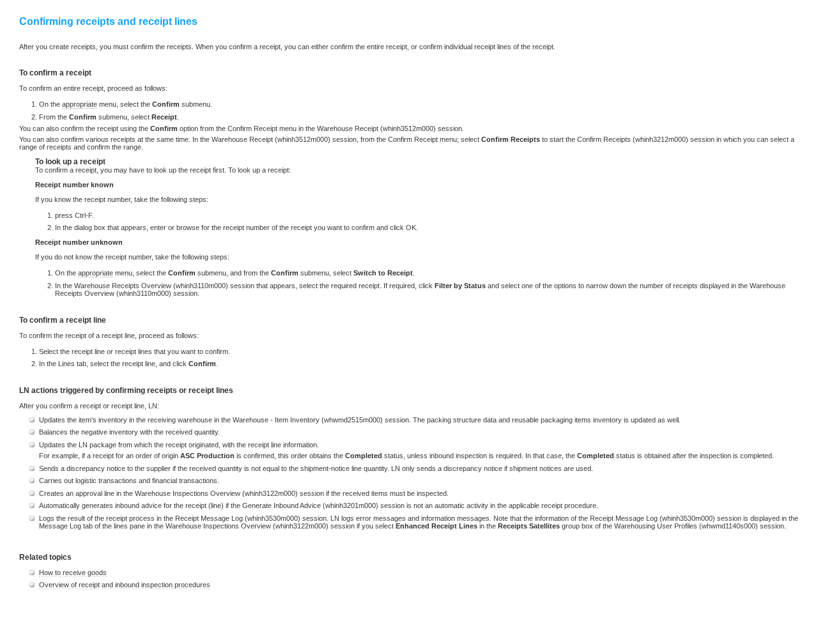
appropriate (79, 104)
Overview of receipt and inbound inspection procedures (124, 585)
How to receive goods (73, 572)
